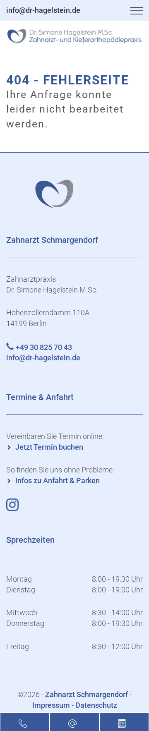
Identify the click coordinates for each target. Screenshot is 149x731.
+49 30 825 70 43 (44, 347)
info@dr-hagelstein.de (43, 10)
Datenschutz (96, 705)
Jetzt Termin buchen (49, 447)
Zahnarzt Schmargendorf (87, 694)
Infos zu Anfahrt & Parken (57, 480)
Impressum (51, 705)
